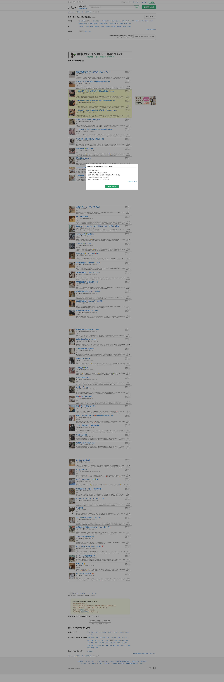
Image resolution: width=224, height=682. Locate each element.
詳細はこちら (132, 181)
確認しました (112, 186)
